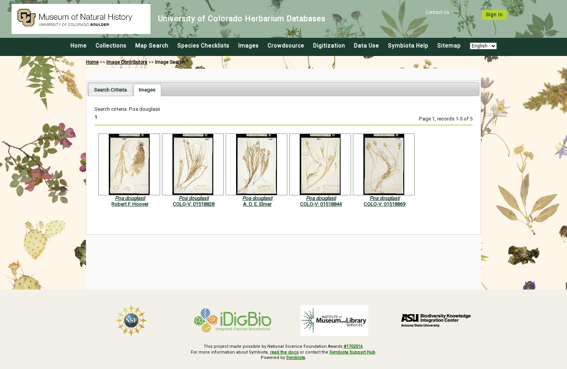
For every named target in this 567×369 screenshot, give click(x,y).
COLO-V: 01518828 (193, 204)
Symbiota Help (408, 45)
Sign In (494, 14)
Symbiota (295, 357)
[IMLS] (334, 320)
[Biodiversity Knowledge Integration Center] (436, 320)
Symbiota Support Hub (352, 352)
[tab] (110, 90)
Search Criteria (110, 90)
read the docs (284, 352)
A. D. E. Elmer (257, 204)
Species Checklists (203, 45)
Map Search (152, 45)
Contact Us (437, 12)
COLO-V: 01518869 (384, 204)
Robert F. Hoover (129, 204)
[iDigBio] (233, 320)
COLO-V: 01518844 (321, 204)
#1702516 (353, 346)
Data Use (366, 45)
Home (79, 45)
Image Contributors (126, 62)
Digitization (329, 45)
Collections (111, 45)
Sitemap (449, 45)
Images (248, 45)
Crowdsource (286, 45)
